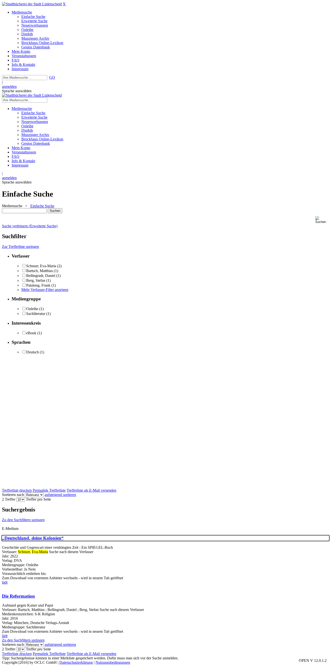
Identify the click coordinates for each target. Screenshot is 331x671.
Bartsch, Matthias (40, 271)
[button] (322, 220)
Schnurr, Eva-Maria (41, 266)
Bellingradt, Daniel (41, 276)
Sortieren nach (13, 495)
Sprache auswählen (17, 91)
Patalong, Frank (38, 285)
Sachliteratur (35, 314)
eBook (31, 333)
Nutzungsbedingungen (112, 662)
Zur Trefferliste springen (20, 246)
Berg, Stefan (35, 280)
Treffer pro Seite (38, 499)
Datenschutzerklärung (76, 662)
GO (52, 77)
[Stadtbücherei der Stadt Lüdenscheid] (32, 4)
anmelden (9, 86)
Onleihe (32, 309)
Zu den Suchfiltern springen (23, 520)
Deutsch (32, 352)
